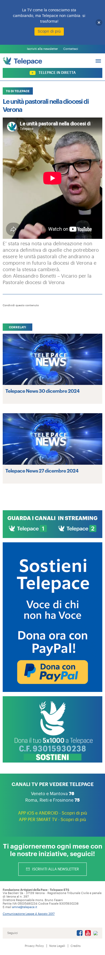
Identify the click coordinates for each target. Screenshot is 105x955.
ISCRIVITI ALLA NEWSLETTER (55, 869)
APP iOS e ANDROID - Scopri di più (52, 813)
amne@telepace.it (24, 907)
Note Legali (57, 945)
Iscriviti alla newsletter (42, 48)
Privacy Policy (34, 945)
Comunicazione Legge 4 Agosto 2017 (29, 913)
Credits (75, 945)
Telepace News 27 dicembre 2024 (41, 470)
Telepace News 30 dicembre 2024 (42, 390)
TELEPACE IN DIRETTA (57, 72)
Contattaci (70, 48)
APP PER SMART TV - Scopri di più (52, 820)
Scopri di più (49, 31)
